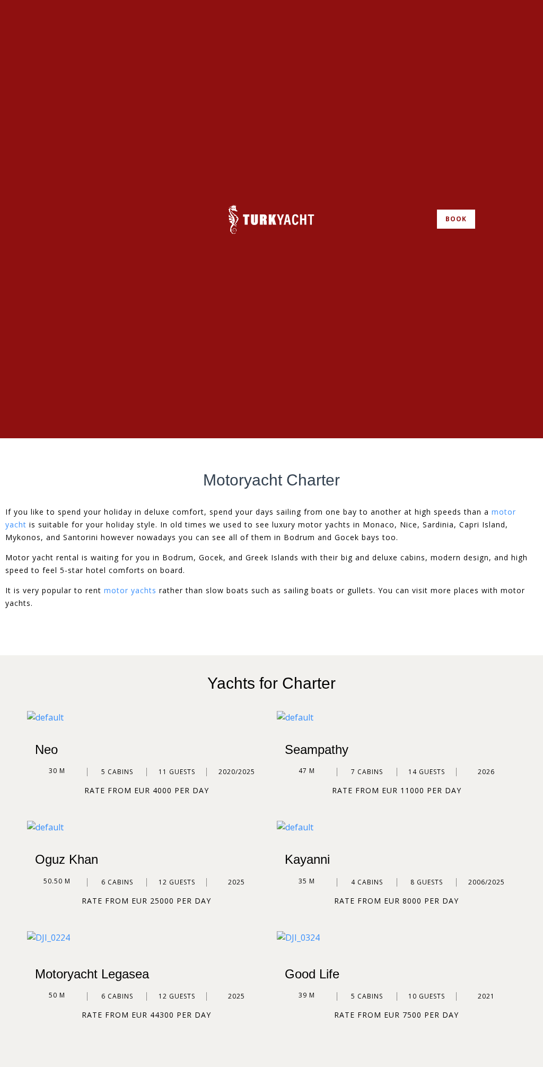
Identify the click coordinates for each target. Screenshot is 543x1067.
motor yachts (130, 590)
